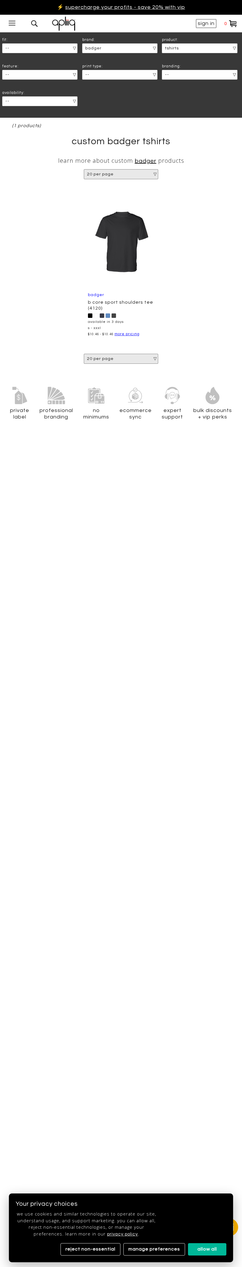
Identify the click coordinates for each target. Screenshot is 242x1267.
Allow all (207, 1249)
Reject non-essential (90, 1249)
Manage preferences (154, 1249)
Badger (145, 161)
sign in (206, 23)
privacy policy (122, 1234)
